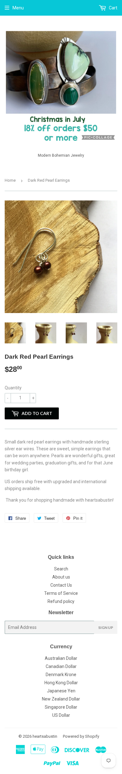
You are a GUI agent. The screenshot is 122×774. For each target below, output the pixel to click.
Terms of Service (61, 593)
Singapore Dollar (61, 707)
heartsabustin (45, 736)
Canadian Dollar (61, 666)
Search (61, 568)
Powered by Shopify (81, 736)
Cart (112, 7)
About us (61, 576)
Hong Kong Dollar (61, 682)
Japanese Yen (61, 690)
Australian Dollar (61, 658)
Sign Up (105, 627)
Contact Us (61, 585)
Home (10, 180)
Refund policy (61, 601)
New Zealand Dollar (61, 698)
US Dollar (61, 715)
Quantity (13, 387)
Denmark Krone (61, 674)
